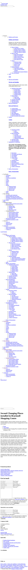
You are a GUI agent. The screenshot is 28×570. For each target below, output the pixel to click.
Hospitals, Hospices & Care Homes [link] (10, 546)
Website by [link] (16, 568)
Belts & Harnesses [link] (15, 133)
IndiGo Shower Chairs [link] (19, 57)
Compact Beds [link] (14, 108)
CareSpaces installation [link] (11, 177)
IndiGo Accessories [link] (18, 55)
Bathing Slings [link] (17, 92)
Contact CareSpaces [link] (15, 166)
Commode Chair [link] (17, 63)
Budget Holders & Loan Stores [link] (12, 196)
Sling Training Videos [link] (13, 216)
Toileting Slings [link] (17, 93)
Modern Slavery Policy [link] (18, 565)
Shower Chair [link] (17, 64)
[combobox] (7, 6)
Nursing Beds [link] (14, 111)
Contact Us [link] (5, 225)
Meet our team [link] (9, 223)
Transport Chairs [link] (15, 139)
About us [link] (8, 222)
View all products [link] (15, 73)
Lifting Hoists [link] (17, 98)
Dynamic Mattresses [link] (15, 114)
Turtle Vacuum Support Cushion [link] (18, 258)
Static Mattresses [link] (15, 113)
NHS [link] (10, 74)
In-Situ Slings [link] (17, 89)
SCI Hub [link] (11, 208)
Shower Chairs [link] (14, 53)
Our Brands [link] (5, 321)
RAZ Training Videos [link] (13, 213)
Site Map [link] (21, 566)
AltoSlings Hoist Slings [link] (16, 88)
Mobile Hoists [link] (14, 95)
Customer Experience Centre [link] (12, 219)
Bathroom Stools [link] (17, 62)
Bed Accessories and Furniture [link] (18, 115)
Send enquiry (16, 503)
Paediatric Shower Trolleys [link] (20, 50)
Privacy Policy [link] (4, 563)
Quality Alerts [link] (6, 547)
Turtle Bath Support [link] (18, 68)
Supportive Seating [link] (15, 129)
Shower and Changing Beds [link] (17, 164)
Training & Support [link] (7, 349)
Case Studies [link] (6, 200)
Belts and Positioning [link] (18, 54)
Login (5, 4)
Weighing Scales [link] (15, 100)
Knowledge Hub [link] (9, 351)
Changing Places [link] (15, 160)
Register (2, 4)
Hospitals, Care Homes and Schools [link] (13, 197)
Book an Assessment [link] (10, 227)
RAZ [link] (7, 182)
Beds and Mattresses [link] (13, 103)
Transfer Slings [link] (17, 90)
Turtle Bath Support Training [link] (15, 217)
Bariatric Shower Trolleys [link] (19, 49)
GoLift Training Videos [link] (14, 212)
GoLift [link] (15, 159)
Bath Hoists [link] (13, 153)
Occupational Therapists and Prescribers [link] (14, 198)
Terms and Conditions (19, 499)
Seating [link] (10, 117)
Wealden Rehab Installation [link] (9, 540)
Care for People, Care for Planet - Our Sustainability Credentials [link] (14, 567)
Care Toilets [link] (14, 156)
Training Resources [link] (10, 358)
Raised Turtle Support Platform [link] (20, 71)
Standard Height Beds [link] (16, 109)
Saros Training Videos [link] (13, 214)
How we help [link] (6, 541)
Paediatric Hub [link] (12, 207)
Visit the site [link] (14, 165)
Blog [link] (4, 201)
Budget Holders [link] (6, 544)
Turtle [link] (7, 191)
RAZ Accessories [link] (18, 58)
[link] (4, 426)
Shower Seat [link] (17, 65)
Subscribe (3, 518)
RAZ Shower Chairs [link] (18, 59)
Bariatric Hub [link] (12, 206)
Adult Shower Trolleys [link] (19, 48)
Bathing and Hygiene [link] (13, 37)
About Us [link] (5, 367)
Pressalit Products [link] (15, 162)
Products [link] (5, 234)
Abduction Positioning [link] (19, 138)
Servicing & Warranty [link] (10, 218)
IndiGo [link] (7, 181)
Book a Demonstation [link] (13, 168)
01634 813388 (4, 3)
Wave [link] (7, 192)
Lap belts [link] (16, 134)
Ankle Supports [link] (17, 137)
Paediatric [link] (16, 132)
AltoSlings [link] (8, 175)
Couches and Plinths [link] (15, 99)
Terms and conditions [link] (12, 563)
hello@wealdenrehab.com (6, 533)
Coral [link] (7, 179)
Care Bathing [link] (14, 155)
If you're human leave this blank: (8, 504)
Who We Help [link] (6, 340)
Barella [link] (7, 176)
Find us (2, 530)
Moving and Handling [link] (13, 79)
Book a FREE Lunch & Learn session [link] (14, 203)
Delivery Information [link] (8, 565)
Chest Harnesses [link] (17, 135)
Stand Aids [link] (16, 97)
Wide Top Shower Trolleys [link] (20, 52)
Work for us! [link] (8, 224)
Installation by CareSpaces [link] (14, 142)
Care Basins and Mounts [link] (16, 154)
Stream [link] (12, 60)
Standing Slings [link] (17, 94)
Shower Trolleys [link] (14, 47)
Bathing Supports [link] (15, 66)
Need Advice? (4, 380)
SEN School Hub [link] (12, 209)
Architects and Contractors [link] (11, 195)
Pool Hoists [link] (13, 161)
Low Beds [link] (13, 112)
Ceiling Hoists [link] (14, 157)
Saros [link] (7, 184)
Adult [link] (15, 131)
